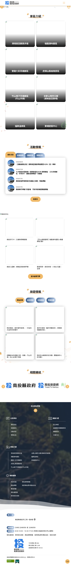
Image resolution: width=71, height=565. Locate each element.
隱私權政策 (14, 492)
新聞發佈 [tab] (20, 155)
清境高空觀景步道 (16, 453)
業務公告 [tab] (40, 155)
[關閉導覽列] (64, 3)
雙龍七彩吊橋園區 (16, 460)
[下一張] (67, 387)
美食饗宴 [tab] (30, 300)
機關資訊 (56, 431)
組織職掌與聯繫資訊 (59, 428)
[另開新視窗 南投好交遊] (35, 7)
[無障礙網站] (10, 562)
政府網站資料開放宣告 (29, 485)
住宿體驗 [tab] (41, 300)
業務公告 (13, 435)
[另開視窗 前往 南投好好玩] (35, 214)
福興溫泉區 (34, 457)
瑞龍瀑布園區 (15, 457)
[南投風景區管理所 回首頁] (12, 3)
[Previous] (2, 7)
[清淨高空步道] (35, 7)
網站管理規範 (26, 482)
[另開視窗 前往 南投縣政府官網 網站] (21, 385)
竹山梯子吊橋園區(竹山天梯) (20, 467)
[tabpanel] (35, 176)
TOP (67, 561)
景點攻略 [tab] (20, 300)
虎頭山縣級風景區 (16, 464)
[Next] (69, 7)
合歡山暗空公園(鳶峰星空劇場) (40, 453)
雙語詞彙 (13, 489)
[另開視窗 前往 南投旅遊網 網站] (48, 385)
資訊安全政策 (15, 496)
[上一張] (3, 387)
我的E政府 (53, 535)
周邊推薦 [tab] (51, 300)
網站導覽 (13, 485)
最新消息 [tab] (10, 155)
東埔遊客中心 (35, 460)
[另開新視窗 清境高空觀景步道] (35, 7)
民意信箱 (13, 482)
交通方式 (56, 435)
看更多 (35, 199)
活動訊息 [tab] (30, 155)
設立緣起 (56, 424)
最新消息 (13, 424)
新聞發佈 (13, 428)
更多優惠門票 (35, 276)
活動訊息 (13, 431)
